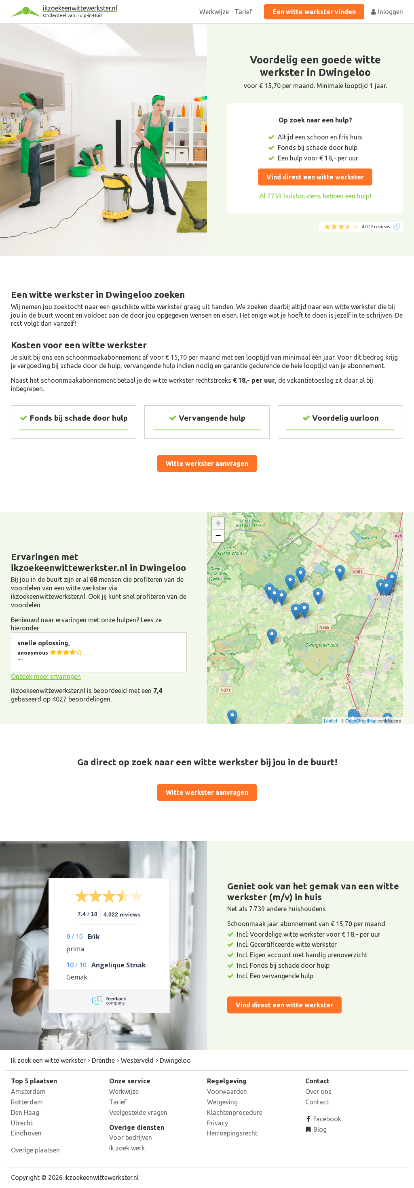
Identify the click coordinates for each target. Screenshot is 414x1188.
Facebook (326, 1119)
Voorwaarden (227, 1091)
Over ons (318, 1091)
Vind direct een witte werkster (315, 177)
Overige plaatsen (35, 1150)
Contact (317, 1102)
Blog (319, 1129)
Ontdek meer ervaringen (46, 676)
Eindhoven (26, 1133)
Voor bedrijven (130, 1137)
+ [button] (218, 523)
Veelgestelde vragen (138, 1112)
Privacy (217, 1123)
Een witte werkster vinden (314, 11)
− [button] (218, 536)
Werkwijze (214, 11)
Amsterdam (28, 1091)
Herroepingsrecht (232, 1133)
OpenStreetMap (360, 720)
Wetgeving (222, 1102)
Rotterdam (27, 1102)
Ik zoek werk (127, 1148)
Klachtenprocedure (234, 1112)
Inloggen (389, 11)
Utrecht (22, 1123)
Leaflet (330, 720)
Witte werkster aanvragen (207, 463)
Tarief (243, 11)
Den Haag (25, 1112)
